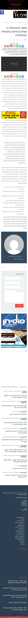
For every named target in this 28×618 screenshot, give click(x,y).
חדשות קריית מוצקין (19, 538)
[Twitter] (20, 46)
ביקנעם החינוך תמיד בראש (18, 414)
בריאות (22, 519)
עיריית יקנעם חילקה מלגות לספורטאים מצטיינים (14, 441)
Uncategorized (20, 517)
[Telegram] (8, 46)
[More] (5, 46)
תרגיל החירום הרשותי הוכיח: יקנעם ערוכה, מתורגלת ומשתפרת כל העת (15, 451)
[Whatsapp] (17, 46)
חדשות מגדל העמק (19, 527)
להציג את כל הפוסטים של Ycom (15, 256)
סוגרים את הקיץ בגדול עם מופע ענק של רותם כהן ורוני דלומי (14, 407)
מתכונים (22, 542)
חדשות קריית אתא (20, 534)
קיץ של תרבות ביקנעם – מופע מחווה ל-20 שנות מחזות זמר (15, 461)
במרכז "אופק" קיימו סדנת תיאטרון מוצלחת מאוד (16, 432)
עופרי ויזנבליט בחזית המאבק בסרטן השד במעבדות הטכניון (15, 423)
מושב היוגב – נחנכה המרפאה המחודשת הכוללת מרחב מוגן (17, 582)
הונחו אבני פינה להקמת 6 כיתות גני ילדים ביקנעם (15, 476)
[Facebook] (22, 46)
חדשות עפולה (21, 533)
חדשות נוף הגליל (20, 530)
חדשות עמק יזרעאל (19, 531)
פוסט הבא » (3, 267)
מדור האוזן (21, 541)
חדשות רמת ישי (20, 539)
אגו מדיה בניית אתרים (11, 617)
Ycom (23, 39)
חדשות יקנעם (21, 525)
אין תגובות (11, 39)
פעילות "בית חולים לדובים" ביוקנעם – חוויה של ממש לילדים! (15, 397)
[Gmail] (14, 46)
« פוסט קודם (25, 267)
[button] (2, 12)
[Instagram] (11, 46)
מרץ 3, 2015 (19, 39)
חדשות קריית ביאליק (19, 536)
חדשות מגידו (21, 528)
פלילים (22, 544)
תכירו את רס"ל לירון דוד (19, 468)
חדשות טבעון (21, 523)
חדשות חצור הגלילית (19, 522)
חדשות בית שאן (20, 520)
